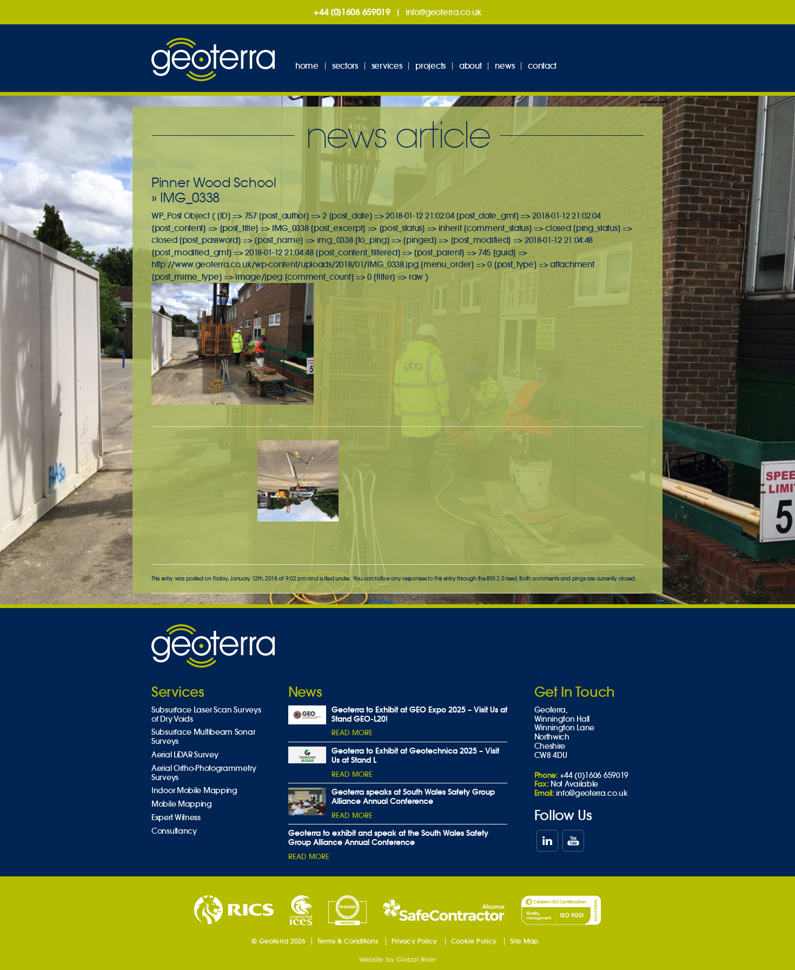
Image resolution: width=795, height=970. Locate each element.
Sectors (345, 66)
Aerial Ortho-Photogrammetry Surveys (203, 773)
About (470, 66)
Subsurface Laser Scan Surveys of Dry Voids (206, 714)
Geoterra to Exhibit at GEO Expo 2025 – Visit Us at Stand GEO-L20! (419, 714)
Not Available (574, 784)
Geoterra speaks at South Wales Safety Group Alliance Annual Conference (413, 796)
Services (387, 66)
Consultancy (174, 831)
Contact (542, 66)
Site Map (524, 941)
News (504, 66)
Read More (352, 732)
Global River (416, 959)
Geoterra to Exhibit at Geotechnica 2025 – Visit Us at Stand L (415, 755)
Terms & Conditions (347, 941)
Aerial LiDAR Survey (184, 755)
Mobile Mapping (181, 804)
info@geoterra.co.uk (443, 12)
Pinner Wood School (213, 182)
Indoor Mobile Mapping (194, 790)
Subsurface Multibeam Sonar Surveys (203, 737)
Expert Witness (176, 817)
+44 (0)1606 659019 (352, 11)
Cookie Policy (474, 941)
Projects (430, 66)
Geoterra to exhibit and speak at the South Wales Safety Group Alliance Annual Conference (388, 837)
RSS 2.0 (495, 578)
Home (307, 66)
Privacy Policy (415, 941)
